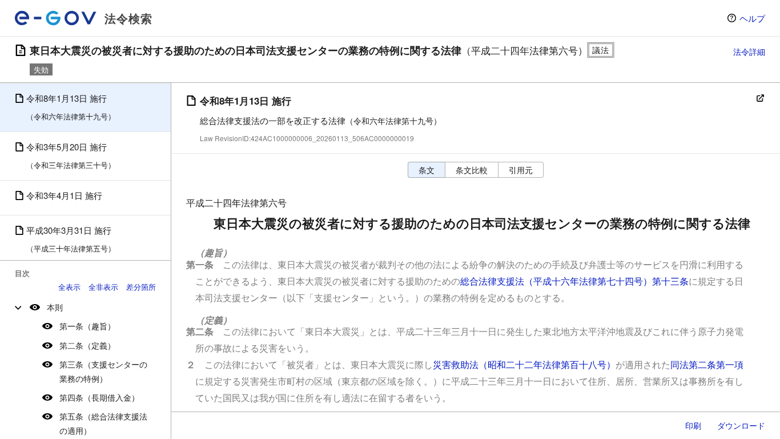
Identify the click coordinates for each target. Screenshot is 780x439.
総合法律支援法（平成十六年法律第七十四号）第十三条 (574, 281)
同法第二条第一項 (706, 364)
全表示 (69, 286)
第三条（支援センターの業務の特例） (103, 371)
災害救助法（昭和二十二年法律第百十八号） (524, 364)
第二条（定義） (87, 345)
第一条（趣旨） (87, 326)
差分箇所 (141, 286)
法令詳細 (749, 51)
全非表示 (103, 286)
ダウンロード (741, 425)
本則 (55, 307)
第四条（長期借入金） (99, 397)
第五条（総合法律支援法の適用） (103, 423)
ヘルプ (752, 18)
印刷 (693, 425)
